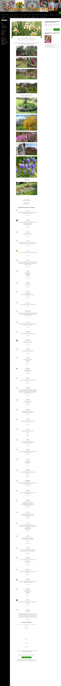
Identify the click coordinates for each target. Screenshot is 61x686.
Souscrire (57, 29)
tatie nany (27, 599)
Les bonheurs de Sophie (4, 39)
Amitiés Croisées (3, 44)
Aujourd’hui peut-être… (26, 203)
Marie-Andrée (28, 557)
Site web (26, 646)
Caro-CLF (27, 609)
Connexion (2, 24)
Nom (27, 639)
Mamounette (28, 500)
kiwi (27, 250)
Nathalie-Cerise (27, 569)
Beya (27, 302)
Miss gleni (27, 490)
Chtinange (2, 40)
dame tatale (27, 282)
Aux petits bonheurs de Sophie (4, 42)
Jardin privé (2, 33)
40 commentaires (31, 40)
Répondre (28, 215)
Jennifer (28, 547)
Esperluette (26, 40)
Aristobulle (27, 579)
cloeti (28, 240)
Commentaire (26, 627)
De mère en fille (3, 32)
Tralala (2, 34)
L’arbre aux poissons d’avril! (26, 200)
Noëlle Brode (2, 43)
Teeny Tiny (27, 399)
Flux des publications (3, 25)
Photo (26, 37)
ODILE (28, 348)
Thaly (28, 428)
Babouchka (27, 449)
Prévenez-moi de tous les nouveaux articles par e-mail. (26, 654)
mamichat (27, 291)
